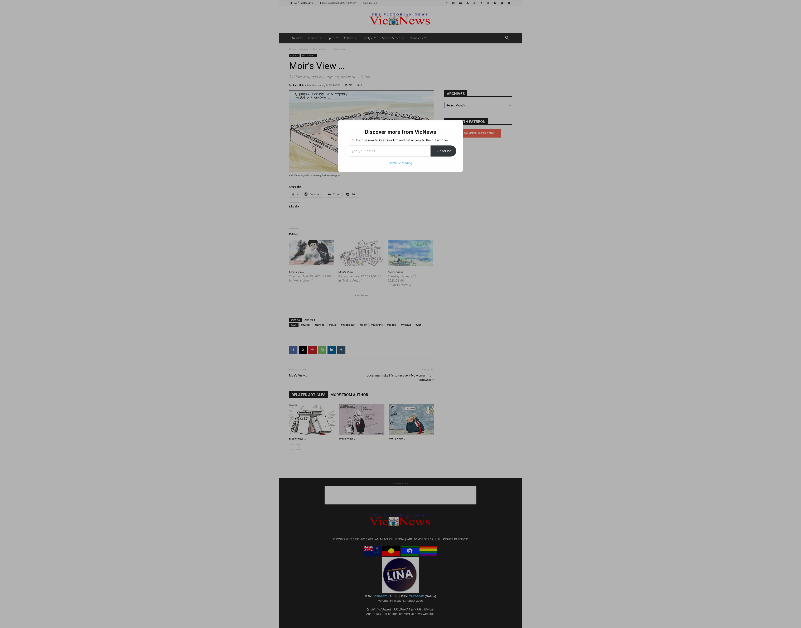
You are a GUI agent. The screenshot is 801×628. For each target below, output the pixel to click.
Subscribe (443, 151)
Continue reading (400, 163)
